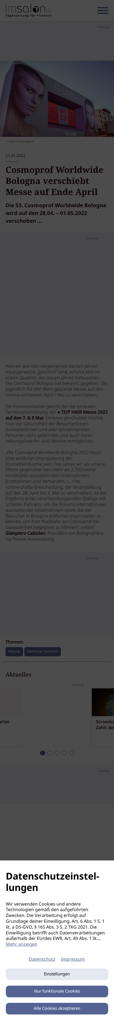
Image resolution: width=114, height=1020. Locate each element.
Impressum (73, 959)
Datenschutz (42, 959)
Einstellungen (57, 974)
